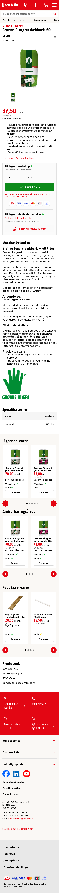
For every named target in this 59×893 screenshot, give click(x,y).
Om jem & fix (10, 752)
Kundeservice (11, 740)
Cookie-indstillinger (17, 867)
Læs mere (7, 158)
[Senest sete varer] (55, 36)
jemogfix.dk (11, 847)
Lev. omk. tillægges (11, 119)
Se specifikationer (26, 158)
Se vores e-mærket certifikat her (17, 829)
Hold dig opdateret (15, 764)
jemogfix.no (11, 860)
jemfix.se (9, 853)
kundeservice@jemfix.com (21, 818)
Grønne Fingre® (12, 25)
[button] (27, 503)
